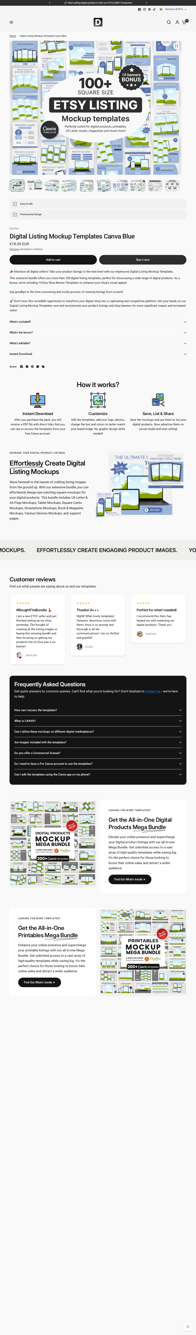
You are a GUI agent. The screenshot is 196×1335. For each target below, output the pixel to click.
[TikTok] (154, 9)
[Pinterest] (149, 9)
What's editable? (20, 343)
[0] (183, 22)
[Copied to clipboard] (43, 366)
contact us (153, 691)
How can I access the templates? (35, 710)
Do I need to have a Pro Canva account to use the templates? (53, 764)
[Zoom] (176, 46)
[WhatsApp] (37, 366)
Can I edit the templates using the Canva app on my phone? (52, 774)
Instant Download (21, 354)
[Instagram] (144, 9)
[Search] (169, 22)
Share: (13, 366)
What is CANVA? (25, 721)
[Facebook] (139, 9)
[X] (27, 366)
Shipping (14, 249)
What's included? (20, 322)
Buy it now (142, 259)
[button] (130, 879)
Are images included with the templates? (40, 742)
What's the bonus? (21, 332)
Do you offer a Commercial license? (37, 753)
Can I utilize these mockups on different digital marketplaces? (54, 731)
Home (13, 36)
